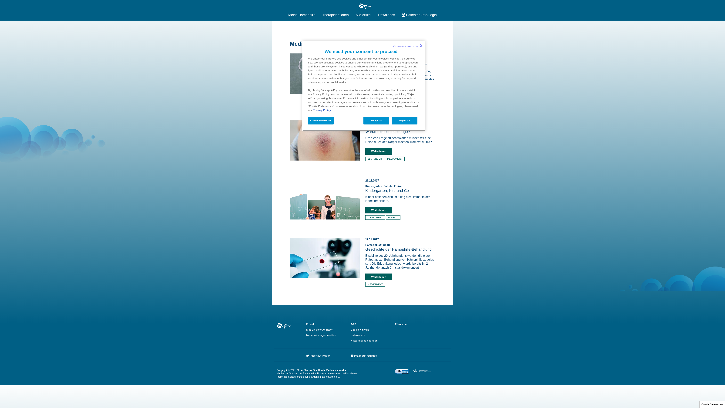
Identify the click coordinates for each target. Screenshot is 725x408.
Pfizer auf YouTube (365, 355)
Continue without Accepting (407, 46)
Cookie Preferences (712, 404)
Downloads (386, 15)
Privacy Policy (322, 110)
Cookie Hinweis (360, 329)
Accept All (376, 120)
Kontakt (310, 324)
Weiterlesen (378, 151)
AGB (353, 324)
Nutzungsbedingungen (364, 340)
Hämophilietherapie (377, 244)
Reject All (404, 120)
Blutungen (375, 159)
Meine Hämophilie (301, 15)
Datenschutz (358, 335)
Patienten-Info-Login (421, 15)
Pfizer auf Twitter (319, 355)
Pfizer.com (401, 324)
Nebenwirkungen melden (321, 335)
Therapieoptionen (335, 15)
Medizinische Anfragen (319, 329)
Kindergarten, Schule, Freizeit (384, 186)
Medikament (394, 159)
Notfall (393, 217)
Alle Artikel (363, 15)
